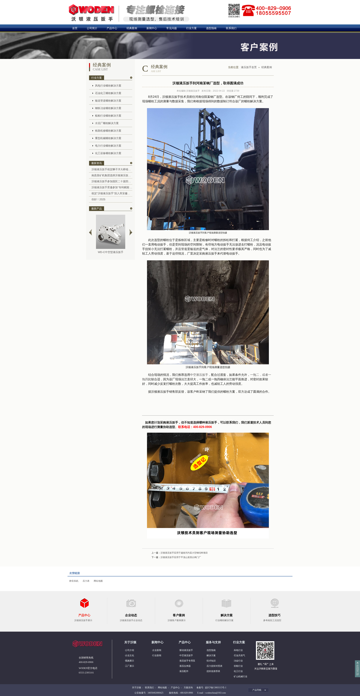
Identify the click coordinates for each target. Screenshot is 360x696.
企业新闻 (156, 650)
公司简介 (92, 28)
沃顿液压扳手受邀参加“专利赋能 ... (112, 187)
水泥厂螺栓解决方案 (107, 123)
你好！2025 (98, 199)
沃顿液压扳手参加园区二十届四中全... (112, 181)
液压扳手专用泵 (187, 660)
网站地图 (98, 581)
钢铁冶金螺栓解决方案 (108, 108)
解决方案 (211, 655)
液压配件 (183, 671)
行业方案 (191, 28)
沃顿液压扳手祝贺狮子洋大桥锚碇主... (112, 169)
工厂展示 (129, 666)
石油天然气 (239, 655)
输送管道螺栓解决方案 (108, 100)
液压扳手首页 (249, 67)
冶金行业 (238, 660)
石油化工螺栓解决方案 (108, 93)
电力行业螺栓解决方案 (108, 145)
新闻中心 (151, 28)
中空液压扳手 (199, 374)
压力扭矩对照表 (214, 666)
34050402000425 (155, 692)
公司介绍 (129, 650)
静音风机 (73, 581)
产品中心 (112, 28)
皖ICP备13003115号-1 (215, 687)
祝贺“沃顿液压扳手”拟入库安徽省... (112, 193)
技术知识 (211, 660)
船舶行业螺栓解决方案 (108, 115)
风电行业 (238, 650)
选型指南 (211, 28)
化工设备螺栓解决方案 (108, 153)
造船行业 (238, 666)
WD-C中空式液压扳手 (110, 252)
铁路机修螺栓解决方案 (108, 130)
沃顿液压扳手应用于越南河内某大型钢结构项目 (184, 552)
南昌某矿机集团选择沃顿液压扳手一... (112, 175)
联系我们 (231, 28)
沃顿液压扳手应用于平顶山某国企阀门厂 (180, 557)
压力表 (86, 581)
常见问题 (171, 28)
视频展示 (129, 660)
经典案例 (132, 28)
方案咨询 (188, 687)
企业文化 (129, 655)
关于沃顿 (136, 687)
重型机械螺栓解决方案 (108, 138)
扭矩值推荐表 (213, 671)
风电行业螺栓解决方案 (108, 85)
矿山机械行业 (240, 676)
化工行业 (238, 671)
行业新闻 (156, 655)
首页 (74, 28)
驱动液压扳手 (186, 650)
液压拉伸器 (185, 666)
